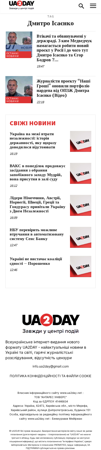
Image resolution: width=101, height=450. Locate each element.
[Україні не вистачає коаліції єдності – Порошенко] (80, 266)
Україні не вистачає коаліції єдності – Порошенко (36, 261)
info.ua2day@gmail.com (51, 366)
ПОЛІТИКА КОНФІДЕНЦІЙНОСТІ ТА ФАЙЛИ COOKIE (50, 376)
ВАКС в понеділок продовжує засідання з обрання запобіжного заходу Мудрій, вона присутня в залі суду (37, 172)
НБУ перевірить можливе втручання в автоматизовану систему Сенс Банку (37, 234)
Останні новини (12, 55)
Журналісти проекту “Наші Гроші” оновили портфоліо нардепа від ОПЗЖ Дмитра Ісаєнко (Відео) (63, 88)
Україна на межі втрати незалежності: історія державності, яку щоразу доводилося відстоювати (33, 140)
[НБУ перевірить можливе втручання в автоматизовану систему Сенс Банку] (80, 237)
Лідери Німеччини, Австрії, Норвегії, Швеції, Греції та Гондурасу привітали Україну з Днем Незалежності (37, 204)
